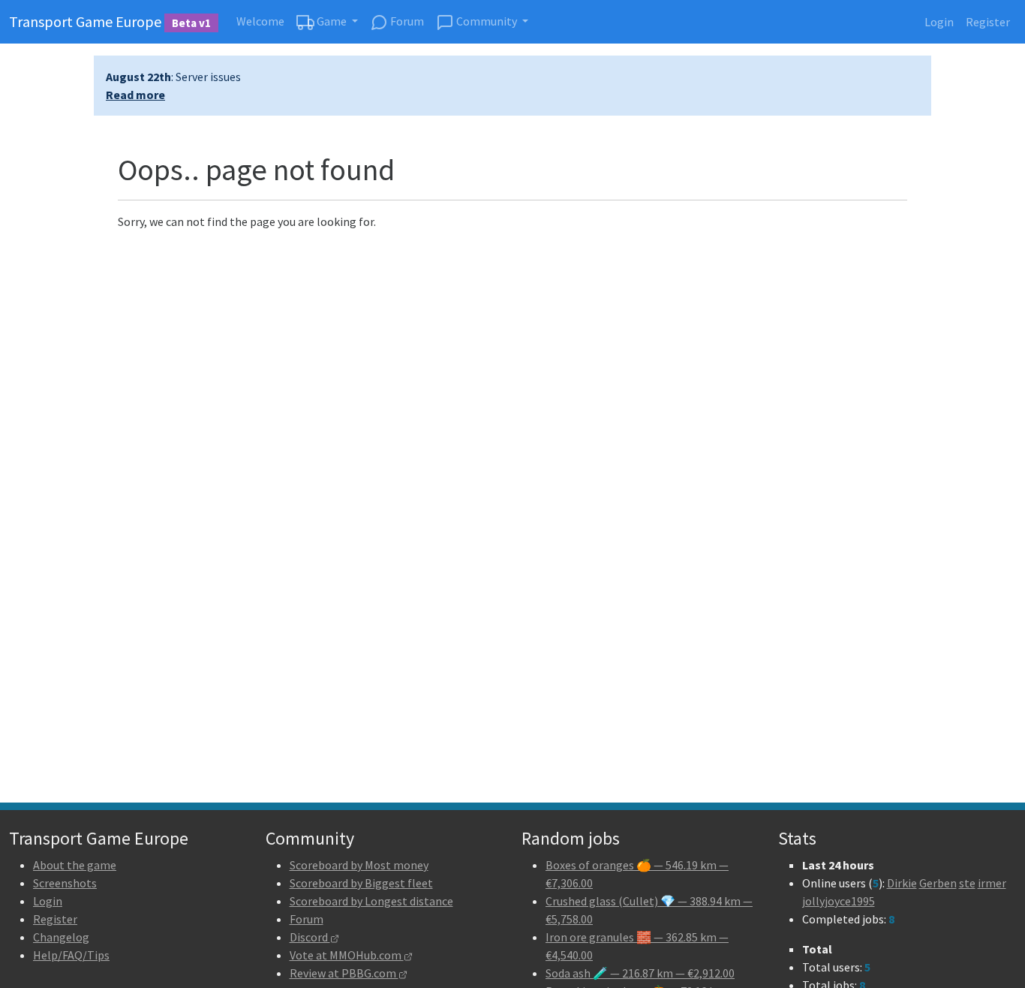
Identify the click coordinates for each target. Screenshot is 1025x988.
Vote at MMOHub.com (347, 954)
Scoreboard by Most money (359, 864)
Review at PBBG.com (344, 972)
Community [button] (486, 21)
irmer (992, 882)
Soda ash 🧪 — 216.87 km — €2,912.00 (640, 972)
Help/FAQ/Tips (71, 954)
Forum (406, 21)
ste (967, 882)
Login (939, 21)
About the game (74, 864)
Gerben (938, 882)
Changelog (61, 936)
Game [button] (331, 21)
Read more (135, 94)
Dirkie (902, 882)
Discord (310, 936)
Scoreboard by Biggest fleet (361, 882)
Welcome (260, 21)
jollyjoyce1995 (838, 900)
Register (988, 21)
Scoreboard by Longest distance (371, 900)
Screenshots (65, 882)
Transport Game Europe (110, 21)
